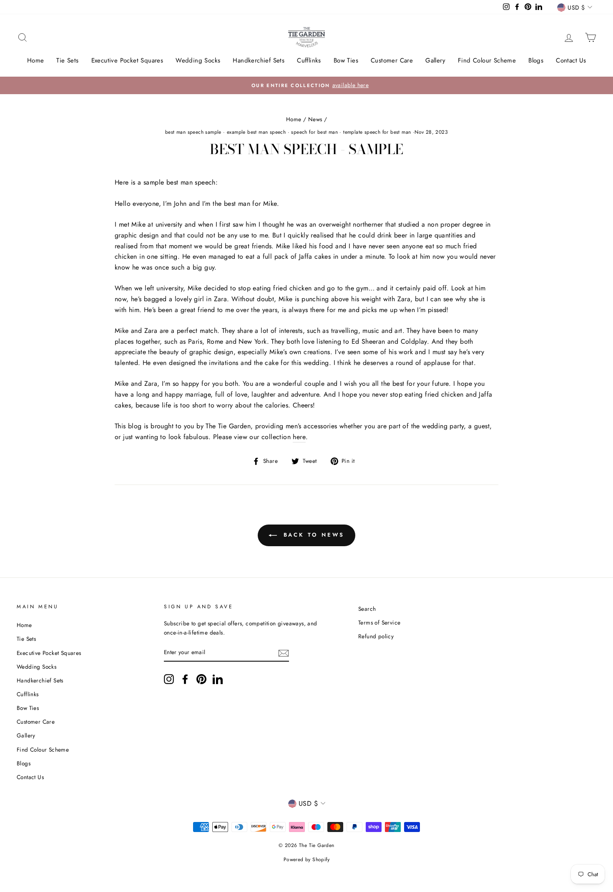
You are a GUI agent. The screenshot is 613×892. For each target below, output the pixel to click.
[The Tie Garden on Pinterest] (201, 679)
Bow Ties (346, 60)
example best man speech (256, 132)
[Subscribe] (283, 652)
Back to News (312, 535)
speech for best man (314, 132)
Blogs (535, 60)
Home (35, 60)
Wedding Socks (198, 60)
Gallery (435, 60)
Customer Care (392, 60)
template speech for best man (377, 132)
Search (367, 609)
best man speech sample (193, 132)
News (315, 119)
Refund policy (376, 636)
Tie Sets (67, 60)
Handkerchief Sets (258, 60)
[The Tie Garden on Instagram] (169, 679)
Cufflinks (309, 60)
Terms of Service (379, 622)
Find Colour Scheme (487, 60)
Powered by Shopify (306, 859)
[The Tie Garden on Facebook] (185, 679)
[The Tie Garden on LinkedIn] (218, 679)
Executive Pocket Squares (127, 60)
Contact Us (571, 60)
